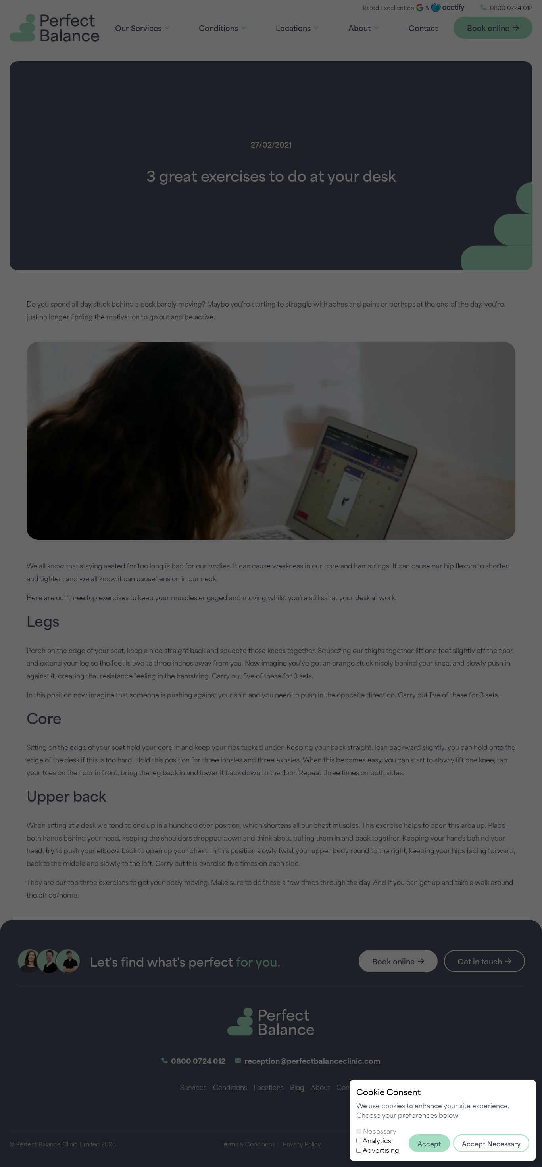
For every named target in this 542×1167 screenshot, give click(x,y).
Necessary (379, 1130)
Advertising (381, 1149)
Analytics (377, 1140)
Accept (429, 1143)
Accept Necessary (491, 1143)
